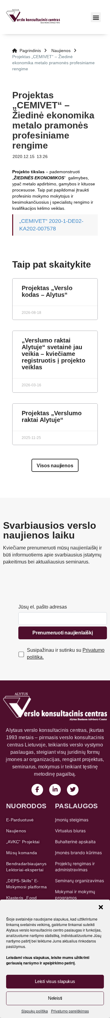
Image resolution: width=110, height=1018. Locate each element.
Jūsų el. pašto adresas (42, 606)
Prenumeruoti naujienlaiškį (62, 632)
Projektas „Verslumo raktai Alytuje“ (52, 416)
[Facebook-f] (37, 789)
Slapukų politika (34, 1010)
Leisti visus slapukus (55, 981)
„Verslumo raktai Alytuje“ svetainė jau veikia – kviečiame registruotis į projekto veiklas (53, 353)
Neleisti (55, 998)
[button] (101, 907)
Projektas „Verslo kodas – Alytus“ (47, 291)
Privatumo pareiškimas (70, 1010)
